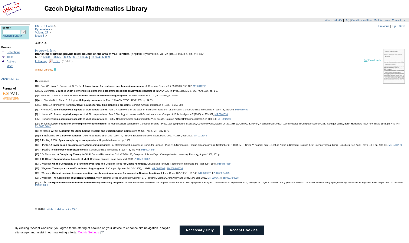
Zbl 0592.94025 (221, 173)
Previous (383, 26)
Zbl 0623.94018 (231, 177)
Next (402, 26)
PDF (57, 61)
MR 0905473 (214, 177)
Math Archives (382, 20)
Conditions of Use (361, 20)
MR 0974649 (147, 149)
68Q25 (57, 57)
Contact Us (398, 20)
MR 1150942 (80, 57)
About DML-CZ (334, 20)
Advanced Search (12, 36)
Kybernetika (42, 29)
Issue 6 (39, 35)
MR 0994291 (224, 119)
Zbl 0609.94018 (43, 126)
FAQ (346, 20)
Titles (10, 56)
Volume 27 (41, 32)
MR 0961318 (221, 114)
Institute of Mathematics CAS (60, 209)
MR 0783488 (41, 185)
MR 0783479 (395, 145)
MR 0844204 (158, 168)
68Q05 (47, 57)
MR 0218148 (200, 135)
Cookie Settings (88, 232)
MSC (10, 66)
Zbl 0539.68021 (142, 159)
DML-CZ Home (44, 26)
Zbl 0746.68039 (100, 57)
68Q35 (67, 57)
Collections (13, 52)
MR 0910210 (199, 86)
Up (394, 26)
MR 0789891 (205, 173)
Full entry (41, 61)
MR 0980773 (241, 109)
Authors (11, 61)
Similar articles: (44, 69)
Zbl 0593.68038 (175, 168)
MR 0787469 (223, 163)
